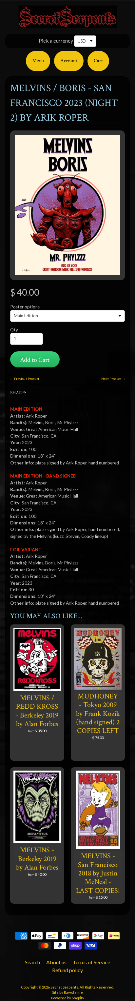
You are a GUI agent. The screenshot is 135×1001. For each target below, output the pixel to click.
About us (56, 962)
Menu (38, 60)
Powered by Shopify (67, 998)
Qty (14, 329)
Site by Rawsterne (67, 992)
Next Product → (113, 379)
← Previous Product (24, 379)
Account (68, 60)
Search (32, 962)
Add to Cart (34, 360)
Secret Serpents (64, 987)
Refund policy (67, 970)
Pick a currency (56, 40)
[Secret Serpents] (67, 24)
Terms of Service (91, 962)
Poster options (25, 306)
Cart (98, 60)
